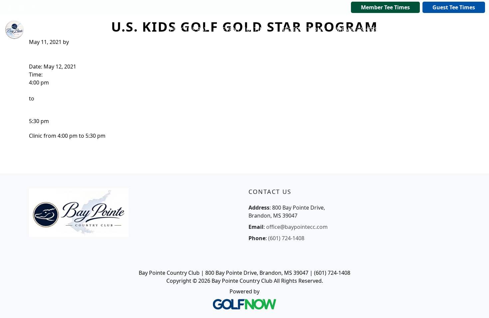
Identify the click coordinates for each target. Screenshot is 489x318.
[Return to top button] (476, 305)
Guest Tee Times (453, 7)
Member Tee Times (385, 7)
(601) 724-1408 (286, 238)
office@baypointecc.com (297, 227)
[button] (190, 30)
